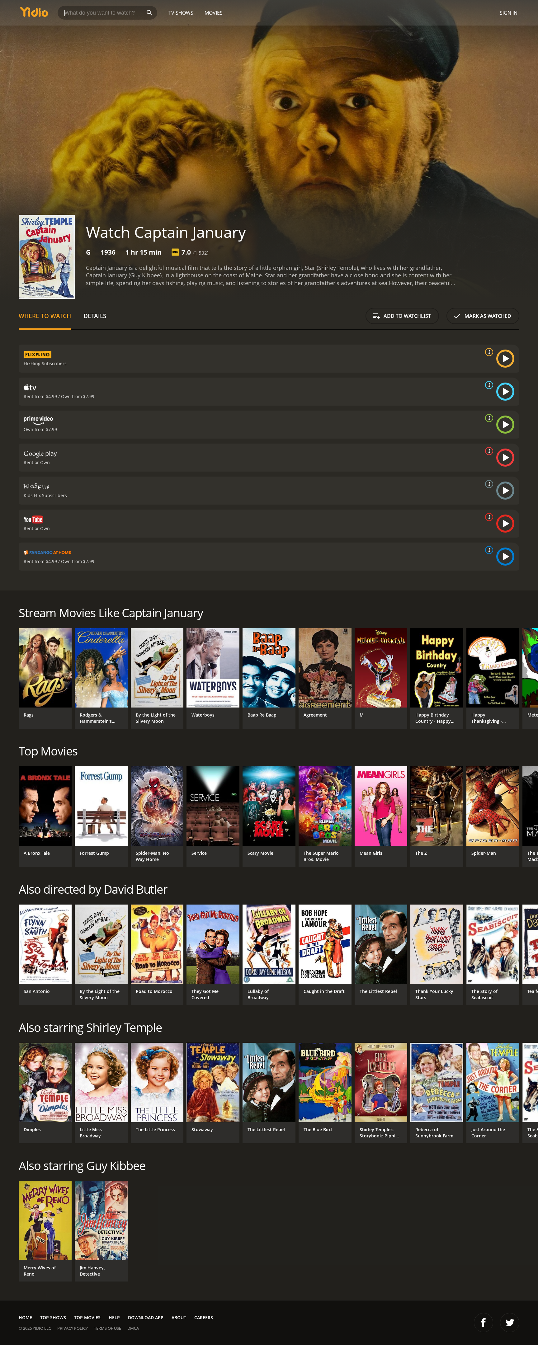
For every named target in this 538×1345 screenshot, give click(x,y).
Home (25, 1317)
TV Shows (180, 12)
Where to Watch (45, 316)
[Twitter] (509, 1322)
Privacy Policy (72, 1328)
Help (114, 1317)
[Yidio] (34, 14)
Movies (214, 12)
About (179, 1317)
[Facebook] (483, 1322)
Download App (145, 1317)
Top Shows (53, 1317)
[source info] (488, 352)
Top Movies (87, 1317)
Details (94, 316)
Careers (203, 1317)
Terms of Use (107, 1328)
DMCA (133, 1328)
